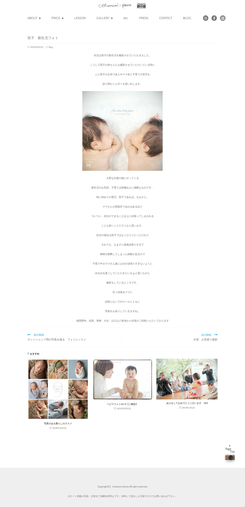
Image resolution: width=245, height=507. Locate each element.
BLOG (187, 18)
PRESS (143, 18)
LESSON (80, 18)
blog (51, 47)
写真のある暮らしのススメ (58, 423)
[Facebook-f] (214, 18)
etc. (126, 18)
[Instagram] (205, 18)
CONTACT (165, 18)
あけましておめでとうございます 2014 (187, 403)
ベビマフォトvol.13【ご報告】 (122, 404)
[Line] (222, 18)
